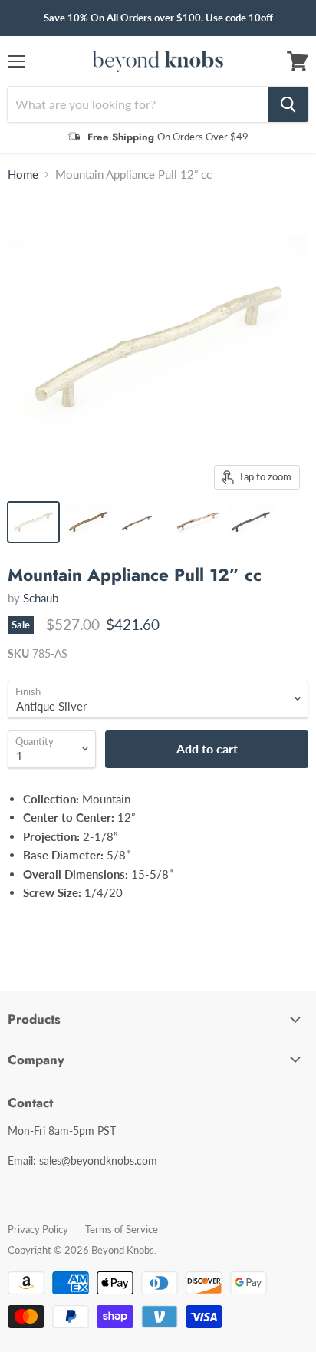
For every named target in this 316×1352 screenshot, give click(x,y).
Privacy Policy (38, 1229)
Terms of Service (121, 1229)
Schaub (40, 598)
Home (23, 174)
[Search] (288, 104)
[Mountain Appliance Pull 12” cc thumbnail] (33, 522)
